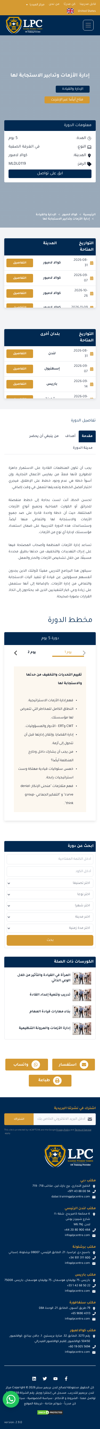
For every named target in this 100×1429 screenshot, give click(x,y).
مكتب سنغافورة (82, 1303)
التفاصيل (19, 263)
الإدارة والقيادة (46, 214)
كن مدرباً (70, 1403)
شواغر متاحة (53, 1403)
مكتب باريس (85, 1275)
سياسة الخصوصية (40, 1398)
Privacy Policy (63, 1130)
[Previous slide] (84, 653)
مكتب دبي (88, 1181)
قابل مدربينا (88, 4)
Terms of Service (83, 1130)
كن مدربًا (69, 4)
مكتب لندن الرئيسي (80, 1209)
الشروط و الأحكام (66, 1398)
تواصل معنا (88, 1398)
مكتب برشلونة (84, 1247)
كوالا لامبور (69, 214)
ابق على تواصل (50, 174)
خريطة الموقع (33, 1403)
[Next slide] (16, 653)
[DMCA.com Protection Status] (50, 1412)
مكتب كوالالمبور (83, 1331)
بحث (50, 940)
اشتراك (19, 1119)
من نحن (54, 4)
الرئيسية (89, 214)
